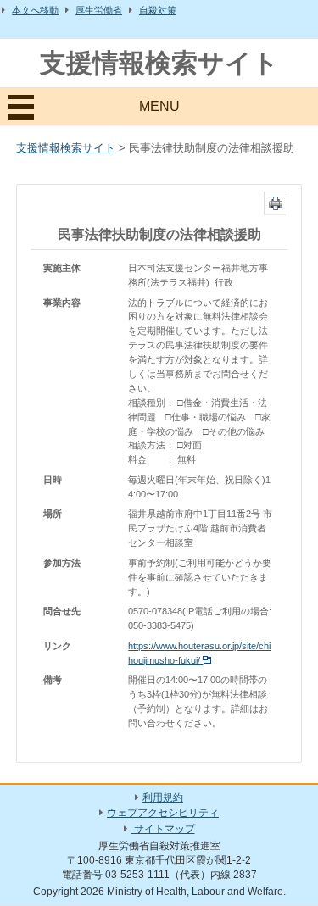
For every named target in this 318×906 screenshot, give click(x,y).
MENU (159, 106)
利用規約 (162, 797)
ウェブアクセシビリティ (163, 813)
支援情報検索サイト (159, 63)
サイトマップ (163, 829)
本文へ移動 (35, 10)
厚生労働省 (98, 10)
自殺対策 (157, 10)
